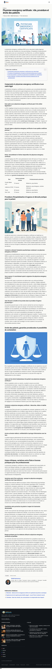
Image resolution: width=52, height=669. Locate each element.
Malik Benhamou (16, 578)
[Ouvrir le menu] (49, 2)
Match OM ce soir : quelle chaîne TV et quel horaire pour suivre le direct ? (39, 636)
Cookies (17, 664)
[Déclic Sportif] (6, 2)
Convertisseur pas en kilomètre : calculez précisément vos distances (38, 629)
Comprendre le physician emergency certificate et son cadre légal (23, 71)
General (4, 656)
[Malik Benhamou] (8, 582)
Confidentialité (12, 664)
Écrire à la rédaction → (6, 618)
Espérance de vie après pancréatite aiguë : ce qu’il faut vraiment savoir (25, 595)
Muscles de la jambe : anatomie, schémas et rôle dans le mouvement (40, 626)
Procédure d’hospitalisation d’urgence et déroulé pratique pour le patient (24, 73)
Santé (4, 652)
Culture (4, 8)
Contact (27, 664)
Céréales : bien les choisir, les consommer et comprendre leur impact (25, 597)
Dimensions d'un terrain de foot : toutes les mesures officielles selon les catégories (38, 633)
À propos (7, 575)
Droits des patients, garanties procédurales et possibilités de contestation (25, 74)
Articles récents (13, 575)
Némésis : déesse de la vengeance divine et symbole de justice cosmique (26, 592)
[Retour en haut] (26, 668)
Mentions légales (5, 664)
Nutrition (4, 650)
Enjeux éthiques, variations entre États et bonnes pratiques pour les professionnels (23, 77)
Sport (4, 648)
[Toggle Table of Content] (44, 70)
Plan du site (23, 664)
